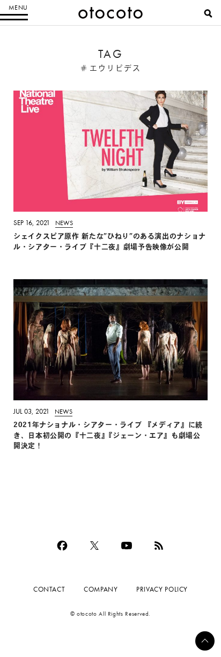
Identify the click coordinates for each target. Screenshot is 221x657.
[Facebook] (62, 545)
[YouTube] (126, 545)
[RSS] (159, 545)
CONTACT (49, 589)
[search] (208, 13)
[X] (94, 545)
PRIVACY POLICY (162, 589)
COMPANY (100, 589)
